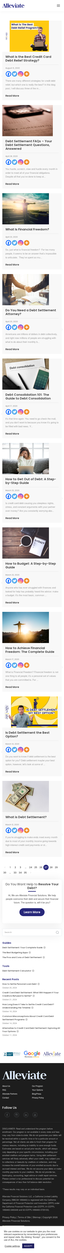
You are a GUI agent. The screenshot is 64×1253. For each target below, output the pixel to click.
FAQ (4, 1089)
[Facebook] (8, 74)
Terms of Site (24, 1217)
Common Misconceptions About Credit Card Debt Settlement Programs (28, 1018)
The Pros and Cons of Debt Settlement (22, 957)
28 (51, 867)
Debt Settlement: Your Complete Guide (22, 947)
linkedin (25, 1114)
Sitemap (37, 1217)
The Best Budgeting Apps (15, 952)
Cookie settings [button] (12, 1246)
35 (25, 872)
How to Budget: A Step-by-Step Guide (30, 565)
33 (15, 872)
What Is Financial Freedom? (27, 229)
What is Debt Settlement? (26, 817)
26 (40, 867)
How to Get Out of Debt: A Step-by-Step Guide (30, 481)
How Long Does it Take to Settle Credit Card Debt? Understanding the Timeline (28, 1006)
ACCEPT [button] (28, 1245)
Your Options (37, 1089)
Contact (5, 1097)
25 (35, 867)
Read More (12, 96)
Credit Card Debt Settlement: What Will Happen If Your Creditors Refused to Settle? (30, 994)
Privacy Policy (38, 1097)
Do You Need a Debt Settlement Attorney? (30, 312)
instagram (16, 1114)
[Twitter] (14, 74)
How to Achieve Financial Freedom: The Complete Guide (29, 650)
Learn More (32, 912)
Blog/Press (36, 1093)
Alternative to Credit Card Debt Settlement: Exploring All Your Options (31, 1030)
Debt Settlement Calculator (16, 970)
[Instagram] (20, 74)
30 (4, 872)
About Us (6, 1086)
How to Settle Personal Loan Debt (19, 984)
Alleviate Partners (9, 1093)
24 (30, 867)
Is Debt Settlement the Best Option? (27, 734)
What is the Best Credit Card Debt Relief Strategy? (28, 59)
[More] (26, 74)
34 (20, 872)
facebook (7, 1114)
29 (56, 867)
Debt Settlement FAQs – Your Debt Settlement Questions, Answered (28, 145)
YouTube (35, 1114)
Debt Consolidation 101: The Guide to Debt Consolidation (28, 396)
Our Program (37, 1086)
